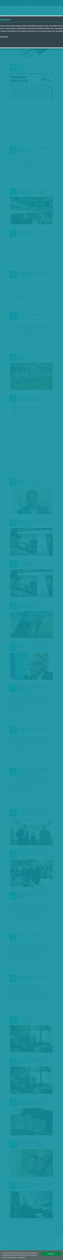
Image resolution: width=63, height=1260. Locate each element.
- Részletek (21, 1257)
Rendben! (51, 1254)
